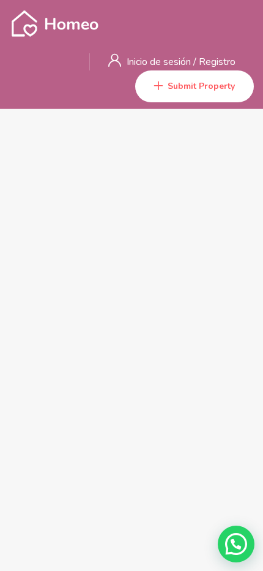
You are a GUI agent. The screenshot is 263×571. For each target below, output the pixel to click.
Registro (217, 62)
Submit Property (201, 86)
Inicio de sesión (160, 62)
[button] (236, 544)
